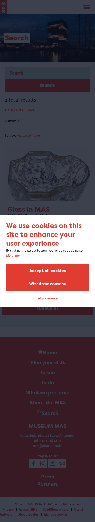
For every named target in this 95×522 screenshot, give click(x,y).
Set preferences (48, 298)
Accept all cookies (47, 270)
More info (13, 255)
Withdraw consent (47, 284)
